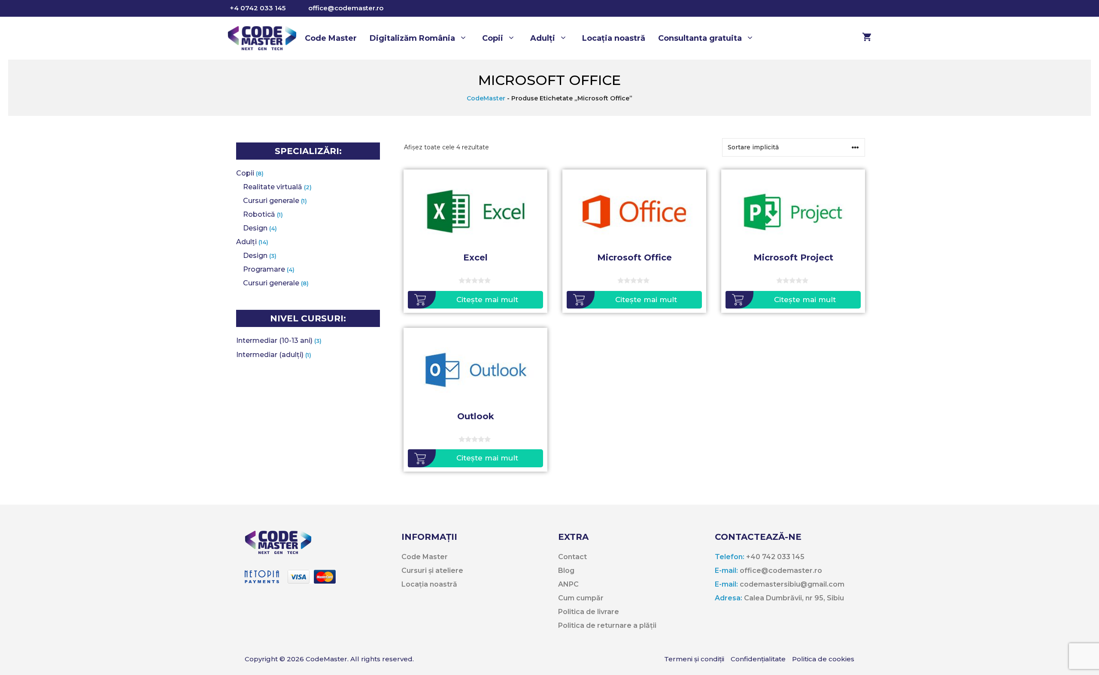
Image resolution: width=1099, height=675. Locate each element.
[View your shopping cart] (862, 38)
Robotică (259, 214)
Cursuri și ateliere (432, 570)
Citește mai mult (487, 299)
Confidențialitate (758, 659)
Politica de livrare (588, 612)
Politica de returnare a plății (607, 625)
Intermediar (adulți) (270, 355)
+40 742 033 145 (760, 557)
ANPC (568, 584)
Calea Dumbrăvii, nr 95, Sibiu (779, 598)
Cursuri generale (271, 201)
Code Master (331, 38)
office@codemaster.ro (345, 8)
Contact (572, 557)
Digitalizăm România (412, 38)
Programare (264, 269)
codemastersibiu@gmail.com (779, 584)
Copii (492, 38)
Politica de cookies (823, 659)
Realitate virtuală (272, 187)
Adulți (542, 38)
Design (255, 228)
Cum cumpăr (581, 598)
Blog (566, 570)
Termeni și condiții (694, 659)
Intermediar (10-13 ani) (274, 340)
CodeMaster (486, 98)
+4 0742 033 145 (257, 8)
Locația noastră (613, 38)
